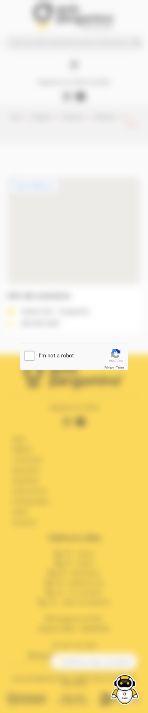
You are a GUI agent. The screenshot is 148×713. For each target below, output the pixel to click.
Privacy (109, 367)
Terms (120, 367)
